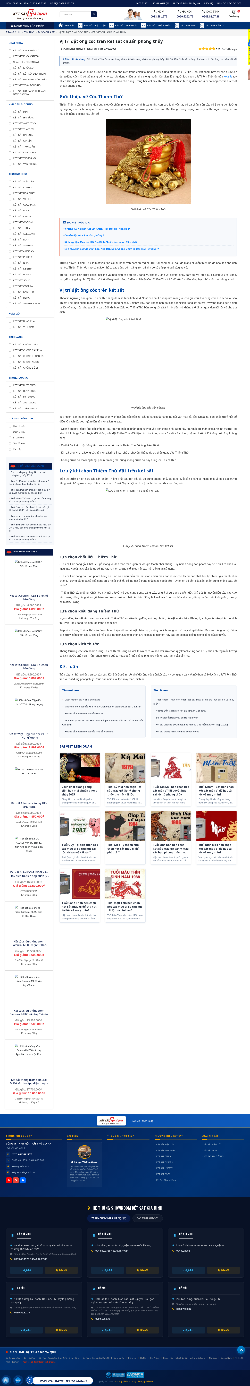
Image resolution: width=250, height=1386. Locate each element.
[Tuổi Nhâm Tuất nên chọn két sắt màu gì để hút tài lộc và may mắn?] (216, 768)
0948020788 (183, 1250)
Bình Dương (29, 1358)
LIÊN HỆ (208, 3)
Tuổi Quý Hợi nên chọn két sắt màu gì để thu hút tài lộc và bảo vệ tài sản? (29, 509)
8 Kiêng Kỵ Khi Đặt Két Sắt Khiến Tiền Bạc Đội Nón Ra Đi (97, 228)
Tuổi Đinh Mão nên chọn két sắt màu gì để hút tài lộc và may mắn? (29, 538)
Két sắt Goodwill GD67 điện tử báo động (29, 666)
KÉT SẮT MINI (188, 25)
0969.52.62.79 (22, 1312)
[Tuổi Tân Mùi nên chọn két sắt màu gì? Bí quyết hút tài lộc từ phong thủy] (171, 768)
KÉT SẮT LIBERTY (164, 1168)
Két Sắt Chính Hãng (166, 1180)
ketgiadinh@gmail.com (23, 1172)
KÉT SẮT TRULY (163, 1156)
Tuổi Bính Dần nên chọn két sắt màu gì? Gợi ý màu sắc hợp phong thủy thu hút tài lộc (30, 527)
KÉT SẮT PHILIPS (164, 1162)
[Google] (16, 1180)
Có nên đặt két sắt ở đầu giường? (84, 235)
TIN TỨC (29, 32)
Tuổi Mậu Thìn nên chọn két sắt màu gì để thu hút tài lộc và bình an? (124, 906)
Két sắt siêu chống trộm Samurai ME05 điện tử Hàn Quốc (29, 945)
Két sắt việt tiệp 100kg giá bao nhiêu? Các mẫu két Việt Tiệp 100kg (191, 724)
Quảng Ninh (226, 1358)
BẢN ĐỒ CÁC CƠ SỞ (229, 3)
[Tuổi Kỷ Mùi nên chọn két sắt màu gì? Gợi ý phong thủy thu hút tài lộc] (125, 768)
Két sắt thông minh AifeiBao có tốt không (177, 731)
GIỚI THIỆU (142, 3)
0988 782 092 (183, 1309)
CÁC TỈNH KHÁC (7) (148, 1218)
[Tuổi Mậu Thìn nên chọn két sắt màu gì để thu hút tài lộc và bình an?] (125, 884)
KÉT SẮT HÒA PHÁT (165, 1150)
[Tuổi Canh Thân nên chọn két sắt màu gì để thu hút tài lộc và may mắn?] (80, 884)
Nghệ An (213, 1358)
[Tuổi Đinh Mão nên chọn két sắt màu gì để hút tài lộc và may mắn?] (216, 826)
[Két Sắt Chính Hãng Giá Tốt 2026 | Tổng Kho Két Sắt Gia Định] (30, 14)
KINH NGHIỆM (161, 3)
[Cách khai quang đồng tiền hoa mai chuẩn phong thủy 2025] (80, 768)
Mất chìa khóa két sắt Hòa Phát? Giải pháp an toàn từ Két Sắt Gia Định (102, 706)
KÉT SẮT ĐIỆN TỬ (212, 1144)
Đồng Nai (132, 1358)
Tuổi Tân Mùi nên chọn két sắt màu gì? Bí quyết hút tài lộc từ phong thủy (29, 491)
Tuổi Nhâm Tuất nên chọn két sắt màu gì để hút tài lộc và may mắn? (30, 500)
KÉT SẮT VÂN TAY (215, 25)
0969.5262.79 (66, 3)
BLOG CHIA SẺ (46, 32)
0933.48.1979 (159, 16)
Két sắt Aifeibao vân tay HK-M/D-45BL (29, 805)
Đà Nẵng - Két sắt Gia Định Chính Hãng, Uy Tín (103, 1358)
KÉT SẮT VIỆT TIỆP (95, 25)
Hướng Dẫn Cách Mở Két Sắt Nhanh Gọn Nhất (180, 710)
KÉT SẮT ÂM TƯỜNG (213, 1156)
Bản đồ (63, 1270)
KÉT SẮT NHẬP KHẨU (159, 25)
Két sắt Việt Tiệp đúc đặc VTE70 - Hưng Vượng (29, 735)
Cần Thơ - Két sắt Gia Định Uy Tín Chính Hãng (59, 1358)
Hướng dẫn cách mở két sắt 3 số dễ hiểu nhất (89, 731)
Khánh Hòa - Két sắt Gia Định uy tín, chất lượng (184, 1358)
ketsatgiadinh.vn (20, 1166)
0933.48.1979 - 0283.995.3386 (29, 3)
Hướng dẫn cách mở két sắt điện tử (83, 713)
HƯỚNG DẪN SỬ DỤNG (186, 3)
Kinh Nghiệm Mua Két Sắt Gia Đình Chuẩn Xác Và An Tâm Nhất (100, 242)
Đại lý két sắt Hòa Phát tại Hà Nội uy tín (176, 717)
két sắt (228, 76)
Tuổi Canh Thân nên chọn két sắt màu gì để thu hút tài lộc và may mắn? (79, 906)
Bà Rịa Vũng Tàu (13, 1358)
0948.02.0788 (102, 1250)
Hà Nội (143, 1358)
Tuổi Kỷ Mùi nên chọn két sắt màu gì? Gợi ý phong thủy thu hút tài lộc (29, 482)
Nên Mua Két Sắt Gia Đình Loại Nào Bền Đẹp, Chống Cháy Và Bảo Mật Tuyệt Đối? (111, 248)
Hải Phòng (155, 1358)
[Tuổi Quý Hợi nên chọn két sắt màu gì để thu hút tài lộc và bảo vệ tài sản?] (80, 826)
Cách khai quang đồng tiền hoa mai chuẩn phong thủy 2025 (27, 474)
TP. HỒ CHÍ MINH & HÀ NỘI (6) (108, 1218)
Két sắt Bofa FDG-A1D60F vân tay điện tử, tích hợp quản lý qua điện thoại (29, 875)
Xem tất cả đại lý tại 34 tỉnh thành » (39, 1362)
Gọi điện (27, 1270)
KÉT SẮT (69, 25)
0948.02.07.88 (211, 16)
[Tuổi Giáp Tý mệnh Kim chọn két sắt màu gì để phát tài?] (125, 826)
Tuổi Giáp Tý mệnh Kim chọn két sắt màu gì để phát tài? (28, 517)
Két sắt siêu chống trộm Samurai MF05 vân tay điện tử (29, 1012)
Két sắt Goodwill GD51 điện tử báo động (29, 597)
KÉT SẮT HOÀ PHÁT (126, 25)
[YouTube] (9, 1180)
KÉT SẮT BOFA (163, 1174)
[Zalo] (23, 1180)
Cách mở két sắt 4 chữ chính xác (82, 699)
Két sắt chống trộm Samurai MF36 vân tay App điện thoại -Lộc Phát (29, 1083)
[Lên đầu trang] (241, 1350)
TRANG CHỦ (13, 32)
